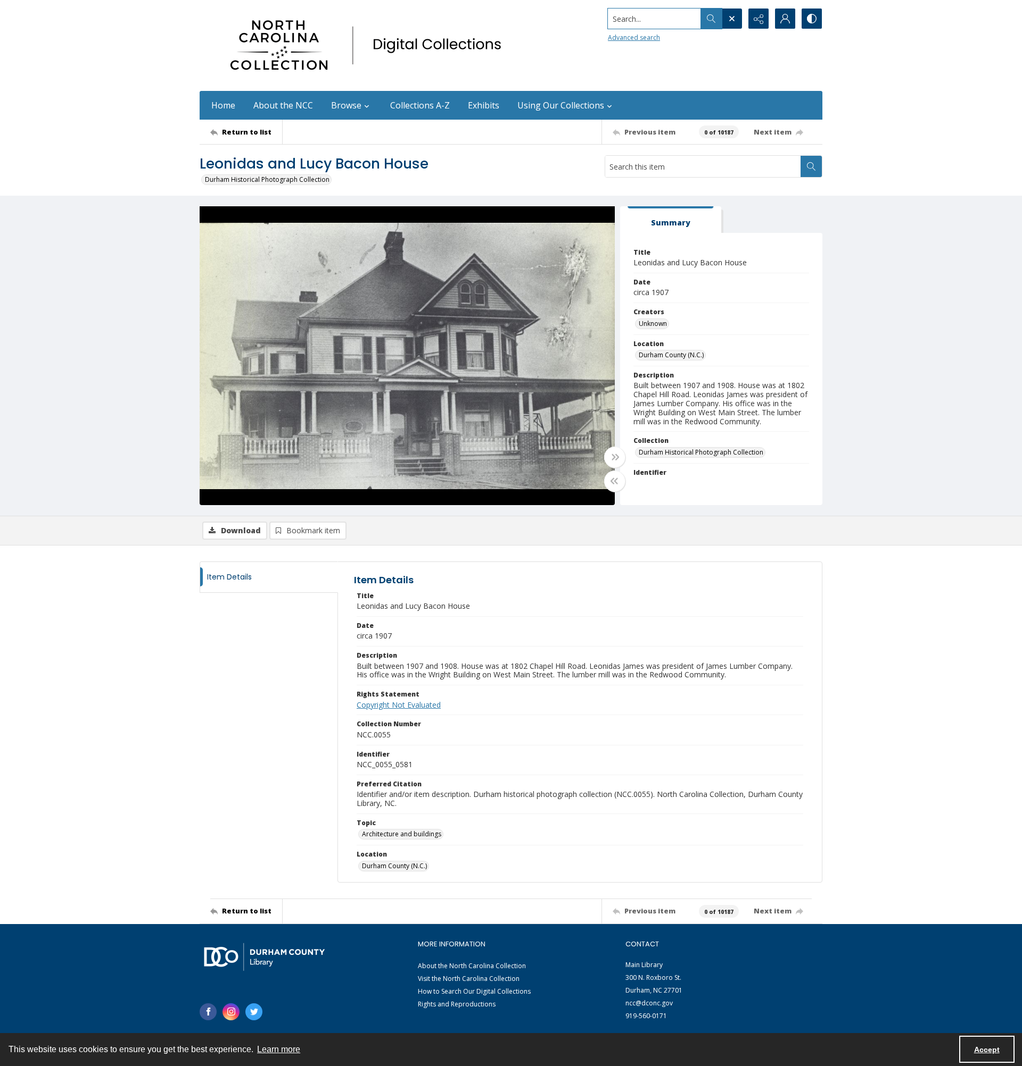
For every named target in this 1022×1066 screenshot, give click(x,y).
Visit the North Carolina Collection (469, 978)
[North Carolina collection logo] (369, 45)
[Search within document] (811, 166)
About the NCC (283, 105)
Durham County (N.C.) (671, 354)
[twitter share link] (253, 1011)
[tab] (670, 219)
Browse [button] (346, 105)
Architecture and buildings (401, 833)
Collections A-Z (420, 105)
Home (223, 105)
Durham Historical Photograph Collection (267, 179)
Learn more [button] (278, 1049)
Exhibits (483, 105)
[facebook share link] (208, 1011)
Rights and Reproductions (457, 1004)
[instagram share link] (231, 1011)
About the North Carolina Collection (472, 965)
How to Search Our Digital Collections (474, 991)
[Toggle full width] (614, 457)
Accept (987, 1049)
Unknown (653, 323)
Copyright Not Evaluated (399, 705)
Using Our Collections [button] (560, 105)
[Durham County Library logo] (264, 956)
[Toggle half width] (614, 481)
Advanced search (634, 37)
